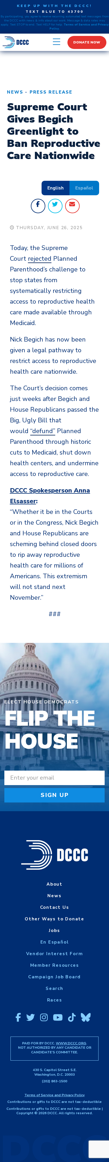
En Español (54, 942)
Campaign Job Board (54, 977)
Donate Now (86, 42)
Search (54, 988)
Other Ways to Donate (54, 919)
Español (84, 188)
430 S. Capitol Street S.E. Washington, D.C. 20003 (54, 1072)
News (15, 92)
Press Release (51, 92)
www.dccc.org (71, 1043)
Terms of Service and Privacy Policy (54, 1095)
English (55, 188)
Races (54, 1000)
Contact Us (54, 907)
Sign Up (55, 795)
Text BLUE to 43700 (55, 11)
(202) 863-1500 (54, 1081)
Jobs (54, 930)
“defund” (42, 431)
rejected (39, 258)
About (54, 884)
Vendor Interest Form (54, 954)
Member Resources (54, 965)
